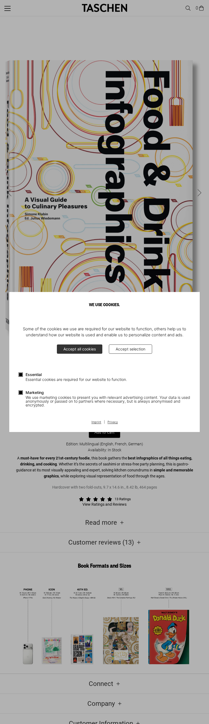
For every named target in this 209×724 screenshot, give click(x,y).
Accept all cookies (79, 349)
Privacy (112, 422)
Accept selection (130, 349)
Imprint (96, 422)
